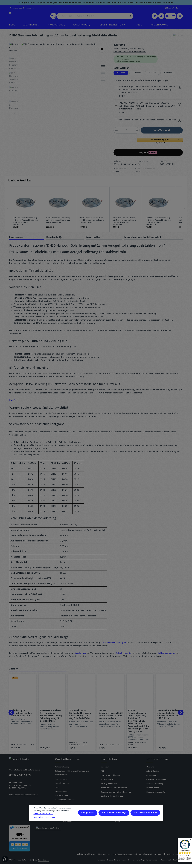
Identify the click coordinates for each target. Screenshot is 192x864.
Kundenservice (61, 779)
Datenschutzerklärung (110, 775)
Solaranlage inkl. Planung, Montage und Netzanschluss (72, 773)
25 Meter (168, 73)
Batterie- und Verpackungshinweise (116, 792)
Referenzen (151, 775)
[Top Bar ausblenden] (189, 8)
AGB (102, 771)
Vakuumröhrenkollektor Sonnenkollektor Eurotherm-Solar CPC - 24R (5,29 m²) (169, 715)
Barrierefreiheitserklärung (112, 796)
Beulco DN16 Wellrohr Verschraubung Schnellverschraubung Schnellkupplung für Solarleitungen (51, 716)
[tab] (26, 237)
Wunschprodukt (61, 792)
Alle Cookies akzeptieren (145, 813)
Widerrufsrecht (107, 780)
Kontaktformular (30, 795)
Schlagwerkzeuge (166, 653)
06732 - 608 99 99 (20, 775)
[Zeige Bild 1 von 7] (103, 65)
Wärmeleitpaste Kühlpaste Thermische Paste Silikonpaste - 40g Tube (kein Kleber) (80, 715)
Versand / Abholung (154, 784)
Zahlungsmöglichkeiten (156, 792)
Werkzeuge (80, 653)
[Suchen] (130, 16)
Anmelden (14, 8)
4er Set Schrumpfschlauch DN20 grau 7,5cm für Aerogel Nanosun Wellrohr (111, 715)
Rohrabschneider (124, 653)
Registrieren (28, 8)
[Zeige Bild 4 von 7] (103, 73)
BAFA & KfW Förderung (156, 780)
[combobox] (101, 16)
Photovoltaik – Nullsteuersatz (114, 788)
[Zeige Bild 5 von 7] (103, 75)
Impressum (105, 767)
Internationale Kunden (65, 800)
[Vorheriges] (92, 95)
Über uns (150, 767)
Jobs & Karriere (152, 771)
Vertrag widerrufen (109, 784)
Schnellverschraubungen (114, 643)
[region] (59, 79)
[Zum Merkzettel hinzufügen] (102, 49)
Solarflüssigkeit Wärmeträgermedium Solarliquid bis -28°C (21, 713)
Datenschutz (39, 817)
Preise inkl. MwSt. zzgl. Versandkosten (130, 52)
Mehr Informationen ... (43, 813)
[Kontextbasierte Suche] (53, 16)
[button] (160, 141)
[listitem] (26, 209)
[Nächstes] (14, 113)
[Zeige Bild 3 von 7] (103, 70)
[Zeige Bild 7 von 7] (103, 80)
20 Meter (152, 73)
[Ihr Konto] (161, 16)
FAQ (57, 787)
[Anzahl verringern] (116, 130)
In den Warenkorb (161, 130)
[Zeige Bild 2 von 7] (103, 68)
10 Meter (121, 73)
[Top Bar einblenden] (180, 16)
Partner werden (61, 796)
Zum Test (14, 400)
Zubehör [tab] (13, 669)
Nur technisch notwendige (114, 813)
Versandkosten (152, 788)
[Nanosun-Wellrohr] (65, 71)
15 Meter (137, 73)
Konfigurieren (87, 813)
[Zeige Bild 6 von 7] (103, 77)
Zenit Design (43, 860)
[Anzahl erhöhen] (137, 130)
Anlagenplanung (62, 767)
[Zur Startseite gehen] (20, 16)
